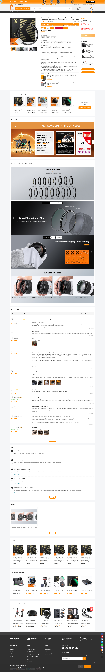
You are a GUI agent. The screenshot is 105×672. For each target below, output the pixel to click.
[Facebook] (63, 648)
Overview (13, 163)
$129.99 (89, 58)
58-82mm (48, 47)
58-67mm (48, 37)
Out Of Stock (88, 35)
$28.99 (89, 46)
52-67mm (43, 37)
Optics (80, 11)
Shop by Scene (19, 8)
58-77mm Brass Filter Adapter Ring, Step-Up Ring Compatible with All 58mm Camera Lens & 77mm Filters (59, 559)
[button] (13, 218)
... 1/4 (52, 440)
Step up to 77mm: (44, 40)
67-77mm (64, 42)
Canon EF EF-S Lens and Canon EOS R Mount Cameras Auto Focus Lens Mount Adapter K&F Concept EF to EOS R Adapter (45, 622)
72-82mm (64, 47)
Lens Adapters (34, 11)
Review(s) (51, 21)
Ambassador (30, 658)
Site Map (11, 651)
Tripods (16, 11)
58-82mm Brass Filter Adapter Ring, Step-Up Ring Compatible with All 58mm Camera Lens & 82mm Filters (72, 559)
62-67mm (53, 37)
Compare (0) (85, 4)
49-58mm (43, 32)
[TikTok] (76, 648)
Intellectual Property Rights (33, 656)
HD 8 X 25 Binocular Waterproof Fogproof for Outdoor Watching (86, 590)
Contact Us (12, 649)
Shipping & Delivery (31, 651)
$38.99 (89, 52)
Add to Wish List (88, 69)
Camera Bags (63, 11)
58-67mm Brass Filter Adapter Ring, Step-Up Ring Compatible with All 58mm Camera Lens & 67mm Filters (45, 559)
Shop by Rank (27, 8)
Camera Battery (45, 11)
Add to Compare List (88, 72)
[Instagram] (67, 648)
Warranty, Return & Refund (33, 654)
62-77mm (58, 42)
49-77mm (43, 42)
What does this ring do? (19, 460)
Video (30, 163)
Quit (81, 666)
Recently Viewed (77, 4)
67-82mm (59, 47)
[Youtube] (73, 648)
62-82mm (53, 47)
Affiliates (29, 659)
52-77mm (48, 42)
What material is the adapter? (20, 478)
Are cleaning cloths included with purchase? (23, 487)
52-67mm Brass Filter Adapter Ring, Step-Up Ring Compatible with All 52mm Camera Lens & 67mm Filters (86, 559)
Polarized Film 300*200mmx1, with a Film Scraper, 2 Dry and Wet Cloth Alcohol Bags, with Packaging (62, 76)
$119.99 (89, 64)
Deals (93, 11)
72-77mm (69, 42)
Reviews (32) (20, 163)
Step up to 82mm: (44, 45)
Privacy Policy (63, 667)
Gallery (11, 656)
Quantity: (83, 32)
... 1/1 (52, 497)
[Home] (12, 7)
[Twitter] (70, 648)
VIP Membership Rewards (15, 658)
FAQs (26, 163)
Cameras (54, 11)
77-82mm (69, 47)
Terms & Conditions (31, 649)
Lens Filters (24, 11)
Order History (47, 649)
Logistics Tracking (48, 654)
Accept (87, 666)
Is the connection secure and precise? (22, 469)
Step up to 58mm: (46, 30)
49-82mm (43, 47)
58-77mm (53, 42)
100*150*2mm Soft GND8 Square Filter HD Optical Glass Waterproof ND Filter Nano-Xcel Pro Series (62, 83)
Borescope (73, 11)
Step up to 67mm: (44, 35)
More (86, 11)
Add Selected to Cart (85, 107)
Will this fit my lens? (18, 450)
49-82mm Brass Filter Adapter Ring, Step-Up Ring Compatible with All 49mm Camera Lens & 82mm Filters (31, 559)
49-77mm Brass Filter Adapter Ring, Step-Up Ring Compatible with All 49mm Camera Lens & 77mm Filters (18, 559)
